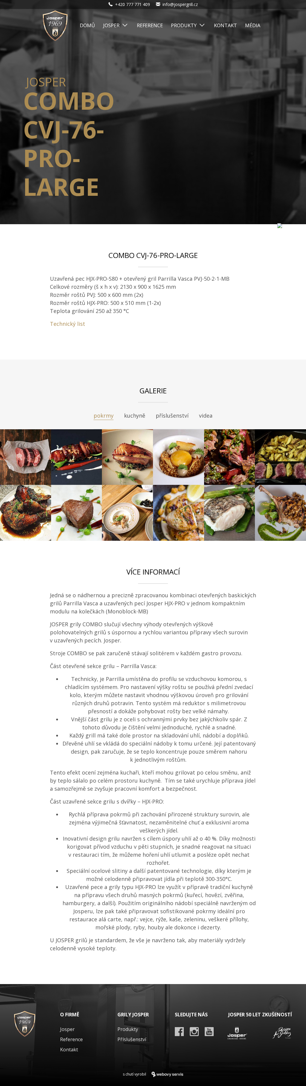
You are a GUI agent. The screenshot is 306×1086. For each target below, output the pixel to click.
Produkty (184, 25)
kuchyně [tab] (134, 415)
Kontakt (225, 25)
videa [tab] (205, 415)
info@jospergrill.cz (180, 4)
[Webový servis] (167, 1074)
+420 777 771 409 (132, 4)
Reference (150, 25)
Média (252, 25)
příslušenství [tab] (172, 415)
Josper (111, 25)
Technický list (67, 323)
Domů (87, 25)
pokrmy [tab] (104, 415)
